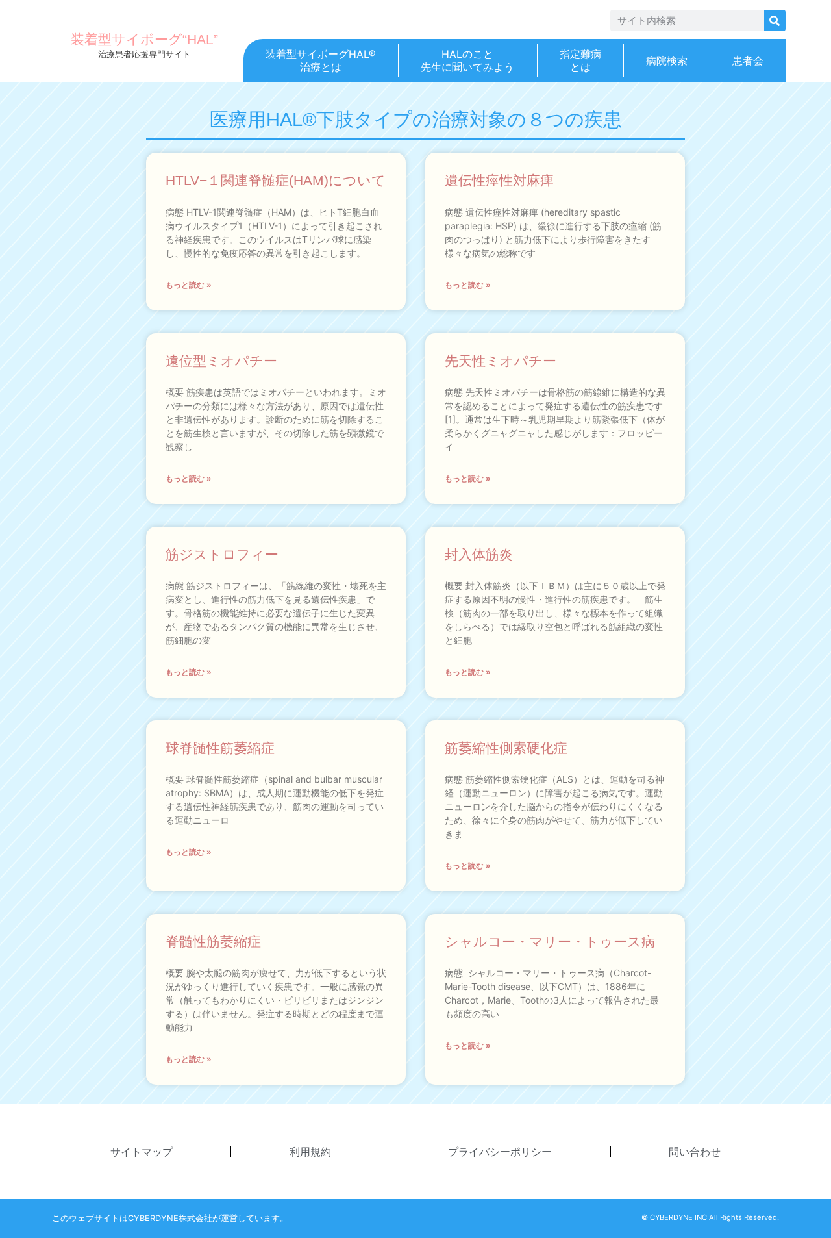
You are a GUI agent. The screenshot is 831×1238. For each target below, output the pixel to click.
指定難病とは (580, 60)
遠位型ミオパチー (221, 360)
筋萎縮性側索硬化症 (506, 747)
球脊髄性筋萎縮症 (220, 747)
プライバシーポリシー (500, 1151)
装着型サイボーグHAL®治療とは (321, 60)
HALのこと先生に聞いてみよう (467, 60)
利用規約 (310, 1151)
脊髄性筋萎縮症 (213, 941)
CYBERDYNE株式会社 (170, 1218)
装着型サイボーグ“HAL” (144, 39)
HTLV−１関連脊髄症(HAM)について (276, 180)
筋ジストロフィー (222, 554)
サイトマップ (141, 1151)
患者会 (747, 60)
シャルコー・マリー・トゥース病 (550, 941)
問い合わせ (695, 1151)
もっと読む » (189, 285)
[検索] (775, 20)
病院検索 (667, 60)
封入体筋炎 (479, 554)
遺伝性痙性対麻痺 (499, 180)
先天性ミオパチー (500, 360)
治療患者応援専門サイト (144, 54)
